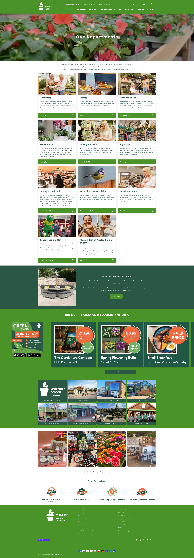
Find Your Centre (82, 509)
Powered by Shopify (58, 554)
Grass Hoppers (82, 522)
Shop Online (116, 296)
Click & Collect (122, 516)
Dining (80, 516)
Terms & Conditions (123, 509)
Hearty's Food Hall (83, 519)
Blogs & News (88, 4)
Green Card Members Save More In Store (120, 372)
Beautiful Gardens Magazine (86, 531)
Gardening (81, 512)
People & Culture (122, 522)
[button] (128, 4)
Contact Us (79, 4)
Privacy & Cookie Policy (124, 519)
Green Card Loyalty (104, 4)
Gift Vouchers (121, 528)
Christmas (80, 534)
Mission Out (81, 525)
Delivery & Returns (123, 512)
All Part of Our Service (124, 525)
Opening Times (70, 4)
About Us (80, 528)
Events (95, 4)
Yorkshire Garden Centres (47, 554)
